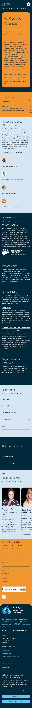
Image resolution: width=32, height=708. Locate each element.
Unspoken (4, 311)
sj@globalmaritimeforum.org (9, 516)
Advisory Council (6, 667)
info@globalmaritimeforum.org (10, 657)
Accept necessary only (16, 701)
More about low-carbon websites (14, 630)
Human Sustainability (8, 8)
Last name (5, 562)
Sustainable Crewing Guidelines (10, 340)
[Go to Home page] (6, 4)
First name (5, 554)
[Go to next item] (29, 101)
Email (3, 570)
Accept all (16, 696)
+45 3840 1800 (6, 653)
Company (4, 578)
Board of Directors (7, 664)
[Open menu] (28, 4)
